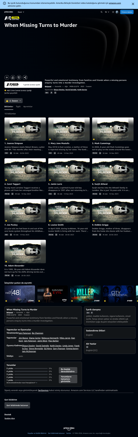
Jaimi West (42, 341)
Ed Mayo (48, 348)
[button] (22, 382)
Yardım (68, 433)
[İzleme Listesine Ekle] (6, 77)
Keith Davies (82, 90)
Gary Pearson (59, 348)
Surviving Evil (52, 294)
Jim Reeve (23, 338)
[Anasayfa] (8, 12)
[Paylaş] (25, 77)
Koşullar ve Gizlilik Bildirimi (37, 433)
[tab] (8, 106)
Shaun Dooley (59, 90)
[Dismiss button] (133, 4)
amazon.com (115, 3)
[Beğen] (13, 77)
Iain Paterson (25, 333)
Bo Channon (37, 333)
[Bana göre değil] (19, 77)
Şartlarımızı (43, 390)
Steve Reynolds (36, 348)
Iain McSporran (29, 351)
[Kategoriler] (113, 12)
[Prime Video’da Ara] (102, 12)
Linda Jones (67, 345)
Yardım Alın (9, 418)
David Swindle (70, 90)
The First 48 (19, 294)
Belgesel (48, 86)
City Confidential (118, 294)
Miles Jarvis (65, 338)
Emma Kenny (72, 348)
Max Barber (53, 341)
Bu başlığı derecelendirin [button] (68, 370)
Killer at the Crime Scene (85, 294)
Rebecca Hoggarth (50, 338)
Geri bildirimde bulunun (56, 433)
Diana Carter (35, 338)
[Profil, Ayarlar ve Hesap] (117, 12)
